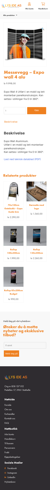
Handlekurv (43, 8)
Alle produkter (9, 15)
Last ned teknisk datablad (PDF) (22, 159)
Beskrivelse (10, 121)
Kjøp (36, 110)
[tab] (25, 122)
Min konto (29, 8)
